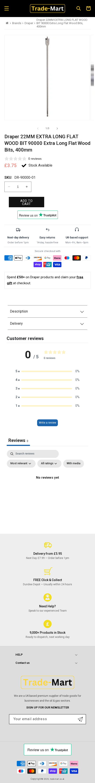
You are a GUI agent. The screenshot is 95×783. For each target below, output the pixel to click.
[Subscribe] (80, 719)
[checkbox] (73, 464)
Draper (29, 23)
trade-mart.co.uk (57, 779)
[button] (6, 8)
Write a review (47, 422)
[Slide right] (57, 128)
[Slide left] (38, 128)
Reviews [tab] (18, 440)
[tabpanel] (47, 488)
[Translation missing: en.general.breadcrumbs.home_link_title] (7, 23)
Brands (16, 23)
